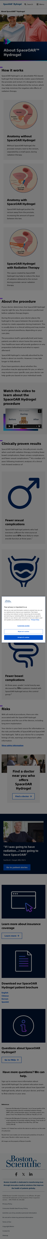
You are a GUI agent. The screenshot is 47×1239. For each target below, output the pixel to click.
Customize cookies (23, 626)
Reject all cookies (23, 632)
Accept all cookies (23, 637)
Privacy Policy (35, 620)
